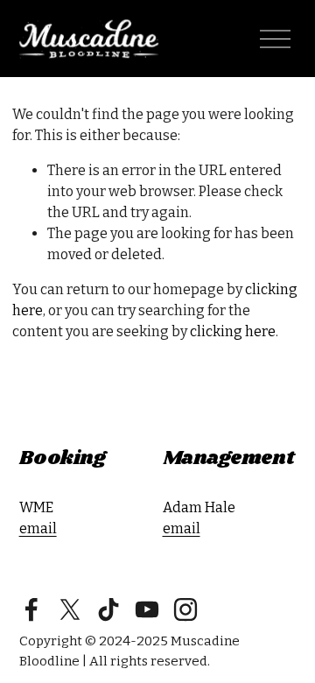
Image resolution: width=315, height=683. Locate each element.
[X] (70, 609)
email (38, 528)
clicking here (233, 331)
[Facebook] (31, 609)
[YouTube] (147, 609)
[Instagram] (185, 609)
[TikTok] (108, 609)
